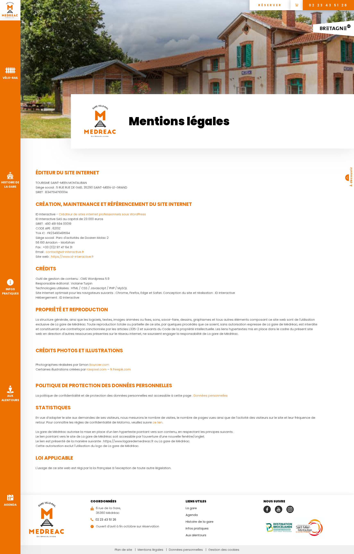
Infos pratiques (197, 528)
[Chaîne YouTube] (278, 509)
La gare (191, 508)
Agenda (192, 515)
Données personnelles (211, 395)
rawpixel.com (97, 369)
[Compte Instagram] (290, 509)
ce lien (157, 422)
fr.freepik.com (120, 369)
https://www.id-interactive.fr (72, 256)
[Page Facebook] (267, 509)
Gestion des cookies (222, 549)
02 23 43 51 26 (328, 5)
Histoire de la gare (199, 521)
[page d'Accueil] (10, 10)
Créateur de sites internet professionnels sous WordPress (102, 214)
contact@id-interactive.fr (65, 252)
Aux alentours (196, 535)
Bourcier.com (99, 364)
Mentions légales (149, 549)
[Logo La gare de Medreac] (47, 520)
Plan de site (123, 549)
